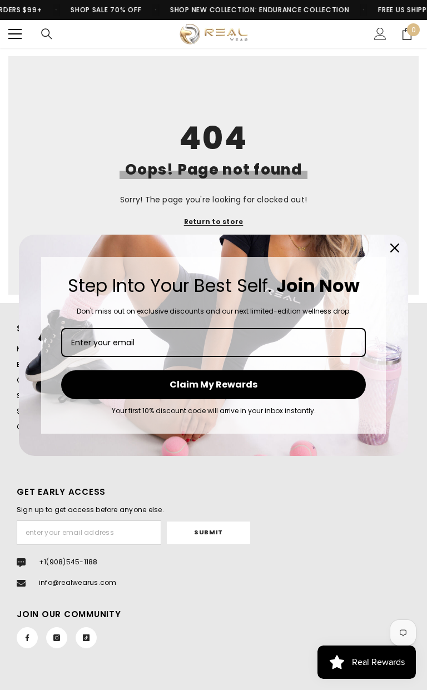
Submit (208, 532)
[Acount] (380, 34)
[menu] (15, 34)
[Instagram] (56, 637)
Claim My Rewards (213, 384)
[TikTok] (86, 637)
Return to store (214, 221)
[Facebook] (27, 637)
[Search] (46, 34)
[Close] (394, 248)
